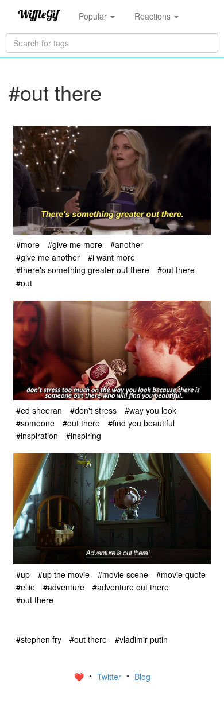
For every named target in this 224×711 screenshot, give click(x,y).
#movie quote (181, 574)
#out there (176, 269)
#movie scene (123, 574)
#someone (35, 423)
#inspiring (83, 435)
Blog (142, 676)
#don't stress (93, 410)
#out (24, 283)
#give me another (48, 257)
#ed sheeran (39, 410)
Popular (94, 16)
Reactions (153, 16)
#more (28, 244)
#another (126, 244)
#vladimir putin (141, 639)
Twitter (110, 676)
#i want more (111, 257)
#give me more (75, 244)
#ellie (25, 587)
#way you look (150, 410)
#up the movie (64, 574)
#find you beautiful (141, 423)
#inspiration (37, 435)
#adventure (63, 587)
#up (23, 574)
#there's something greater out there (82, 269)
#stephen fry (38, 639)
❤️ (80, 676)
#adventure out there (130, 587)
